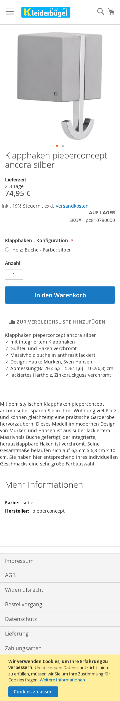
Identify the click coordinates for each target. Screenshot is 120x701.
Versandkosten (72, 206)
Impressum (19, 560)
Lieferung (17, 633)
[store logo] (45, 12)
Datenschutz (21, 619)
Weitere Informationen (62, 680)
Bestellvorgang (23, 604)
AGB (10, 575)
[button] (57, 146)
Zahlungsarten (23, 648)
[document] (60, 677)
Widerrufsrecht (24, 589)
